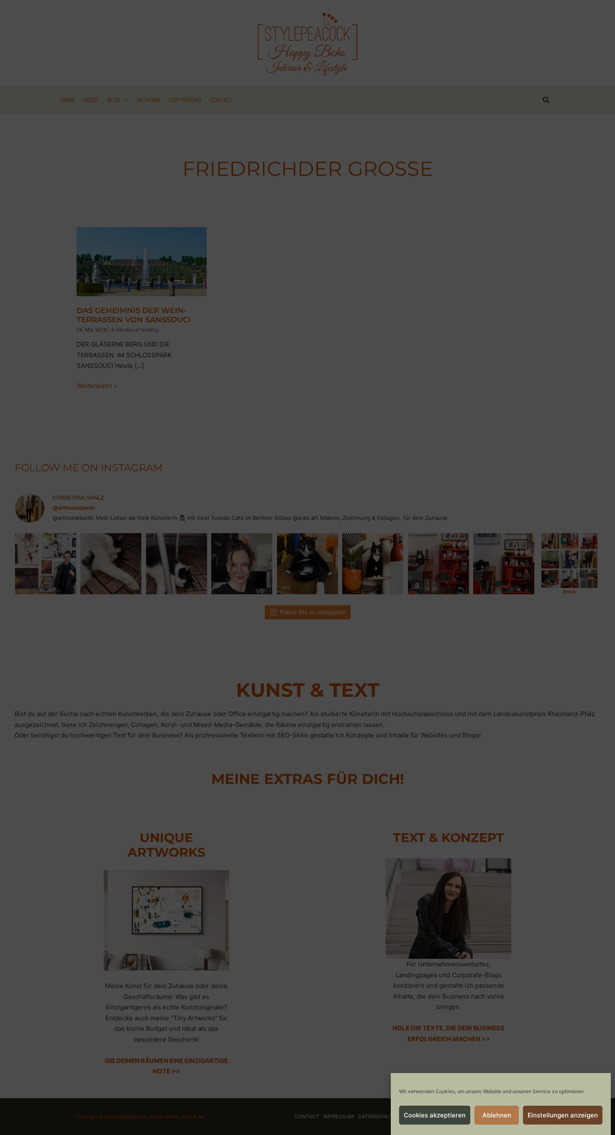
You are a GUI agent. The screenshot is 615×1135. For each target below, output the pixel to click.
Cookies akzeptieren (435, 1115)
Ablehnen (496, 1115)
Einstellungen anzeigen (563, 1115)
